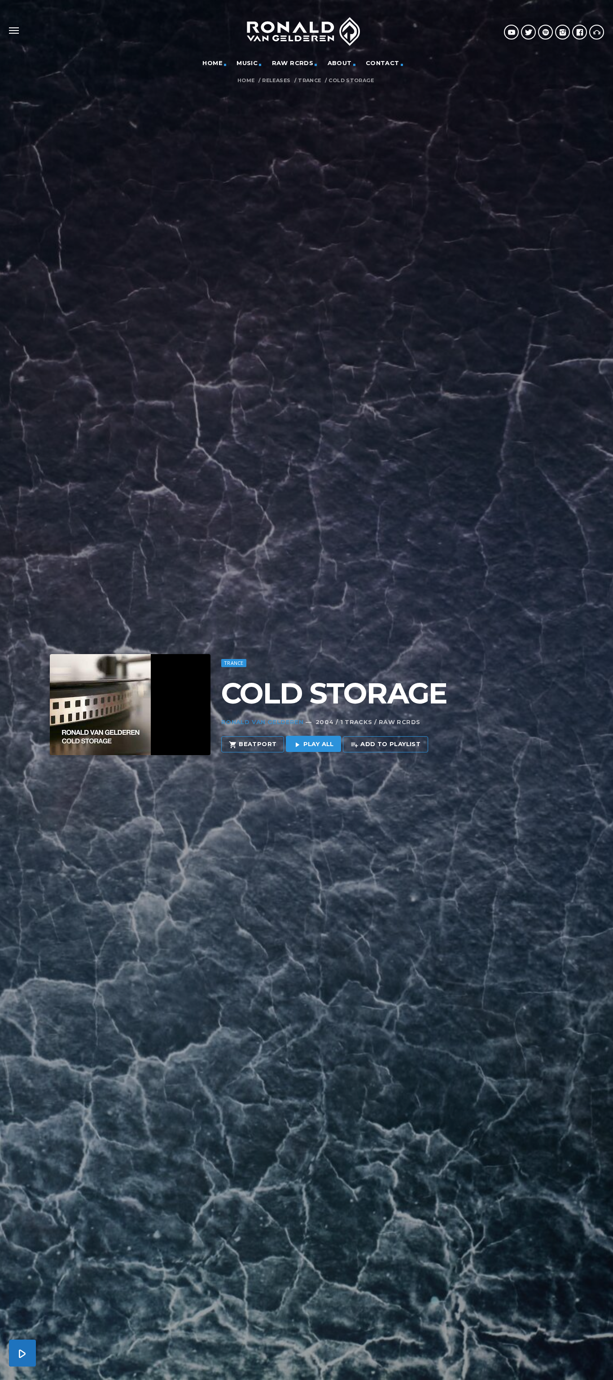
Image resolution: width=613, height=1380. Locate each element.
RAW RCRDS (293, 62)
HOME (212, 62)
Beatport (253, 744)
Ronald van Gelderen (262, 721)
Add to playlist (385, 744)
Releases (276, 80)
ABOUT (340, 62)
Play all (313, 744)
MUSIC (247, 62)
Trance (309, 80)
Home (246, 80)
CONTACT (382, 62)
